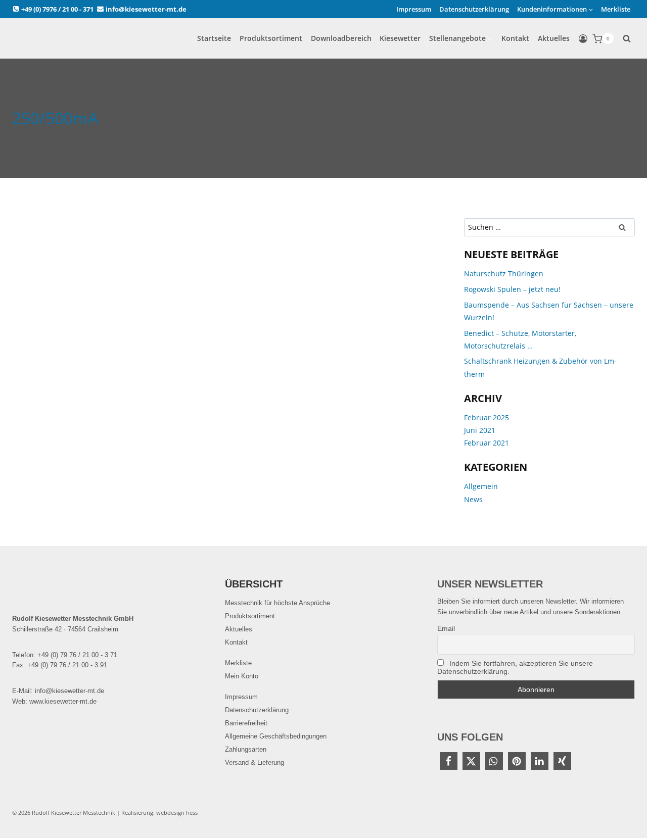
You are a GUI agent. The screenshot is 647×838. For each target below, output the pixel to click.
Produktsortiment (271, 38)
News (473, 499)
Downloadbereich (341, 38)
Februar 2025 (486, 417)
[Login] (583, 38)
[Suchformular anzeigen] (627, 38)
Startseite (214, 38)
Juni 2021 (479, 430)
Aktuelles (554, 38)
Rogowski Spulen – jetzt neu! (512, 289)
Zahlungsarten (245, 749)
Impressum (413, 9)
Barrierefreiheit (246, 723)
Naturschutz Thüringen (503, 273)
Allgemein (481, 486)
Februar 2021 (486, 443)
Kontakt (515, 38)
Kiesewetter (400, 38)
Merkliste (615, 9)
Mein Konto (241, 676)
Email (446, 628)
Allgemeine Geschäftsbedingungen (276, 736)
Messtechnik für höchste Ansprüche (277, 603)
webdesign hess (177, 812)
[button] (448, 761)
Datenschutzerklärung (474, 9)
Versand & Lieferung (254, 762)
